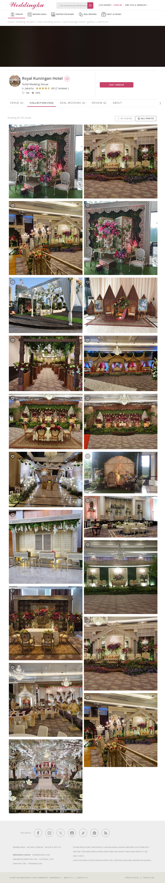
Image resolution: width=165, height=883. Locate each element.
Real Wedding (90, 14)
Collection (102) (41, 102)
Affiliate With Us (53, 847)
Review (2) (99, 102)
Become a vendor (35, 847)
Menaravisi (55, 877)
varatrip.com (19, 863)
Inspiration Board (65, 14)
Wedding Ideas (39, 14)
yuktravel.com (46, 859)
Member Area (19, 847)
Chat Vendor (116, 84)
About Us (68, 877)
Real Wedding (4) (72, 102)
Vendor (19, 14)
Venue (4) (16, 102)
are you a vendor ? (136, 5)
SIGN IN (118, 5)
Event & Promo (113, 14)
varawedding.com (41, 855)
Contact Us (81, 877)
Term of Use (148, 877)
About (117, 102)
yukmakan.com (35, 863)
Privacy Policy (132, 877)
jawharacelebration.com (25, 859)
